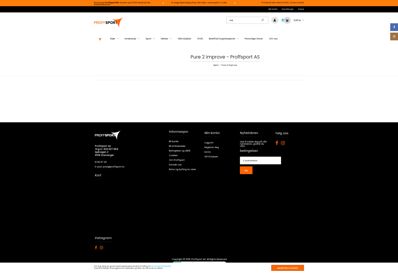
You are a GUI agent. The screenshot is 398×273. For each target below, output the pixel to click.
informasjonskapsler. (161, 266)
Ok (246, 170)
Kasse (301, 9)
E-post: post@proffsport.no (109, 166)
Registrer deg (211, 147)
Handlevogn (288, 9)
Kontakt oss (175, 164)
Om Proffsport (177, 160)
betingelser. (249, 151)
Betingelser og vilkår (179, 150)
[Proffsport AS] (109, 27)
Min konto (273, 9)
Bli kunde (173, 141)
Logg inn (208, 142)
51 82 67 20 (101, 162)
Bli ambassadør (177, 146)
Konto (207, 151)
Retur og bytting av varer (182, 169)
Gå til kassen (211, 156)
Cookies (173, 155)
